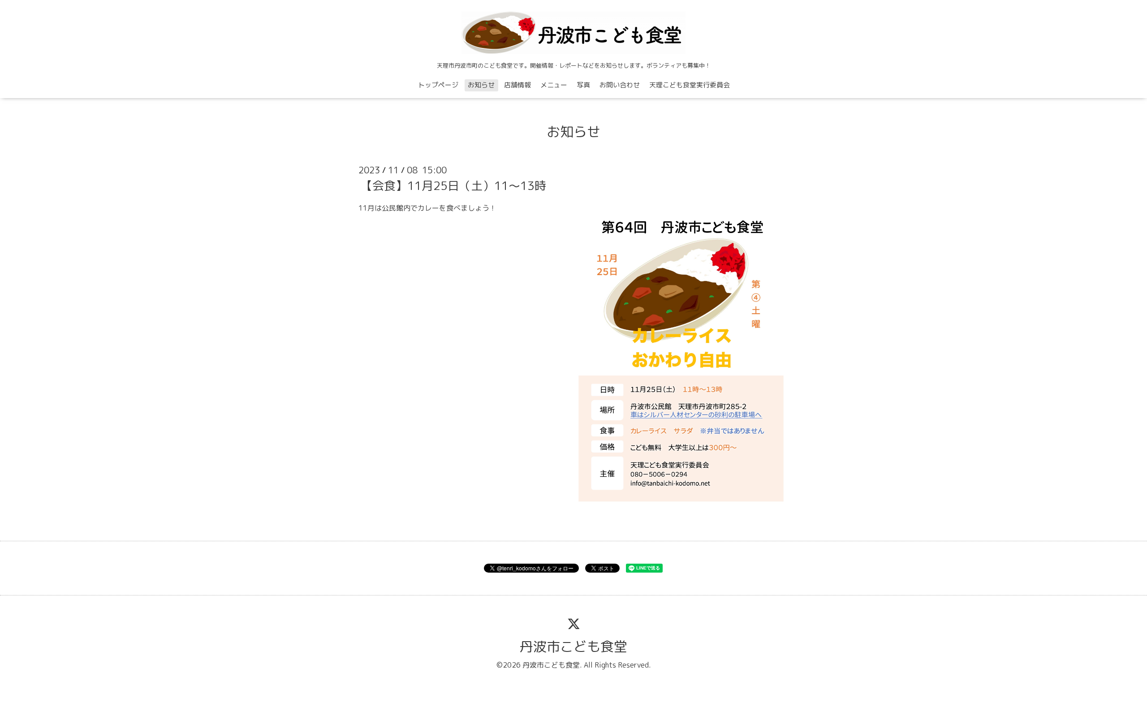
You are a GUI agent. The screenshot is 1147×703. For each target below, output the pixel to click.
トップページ (438, 85)
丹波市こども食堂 (573, 646)
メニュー (553, 85)
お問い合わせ (619, 85)
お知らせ (481, 85)
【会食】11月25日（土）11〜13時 (453, 185)
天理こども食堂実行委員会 (689, 85)
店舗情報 (517, 85)
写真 (583, 85)
